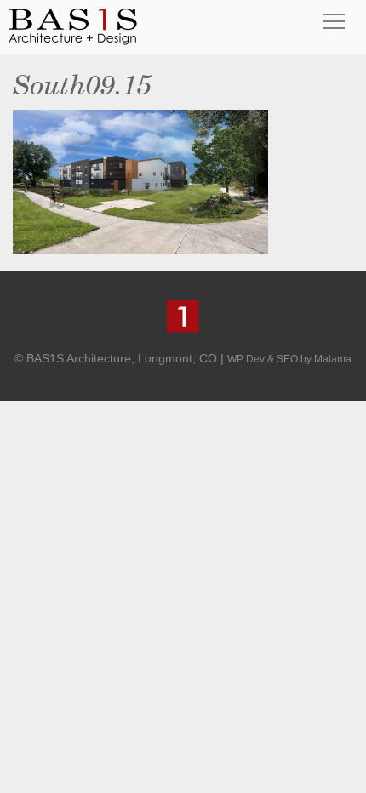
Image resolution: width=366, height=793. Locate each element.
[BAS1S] (73, 26)
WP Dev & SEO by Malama (289, 359)
